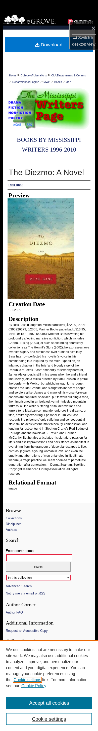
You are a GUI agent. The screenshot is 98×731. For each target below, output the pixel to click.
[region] (49, 685)
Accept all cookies (49, 703)
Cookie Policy (33, 686)
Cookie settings (27, 680)
